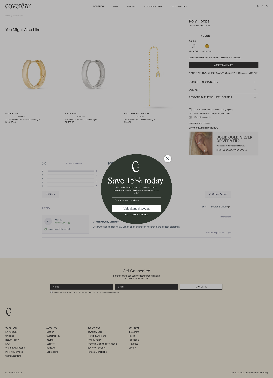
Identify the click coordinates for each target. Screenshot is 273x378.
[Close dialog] (167, 158)
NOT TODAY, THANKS (136, 214)
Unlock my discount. (136, 208)
